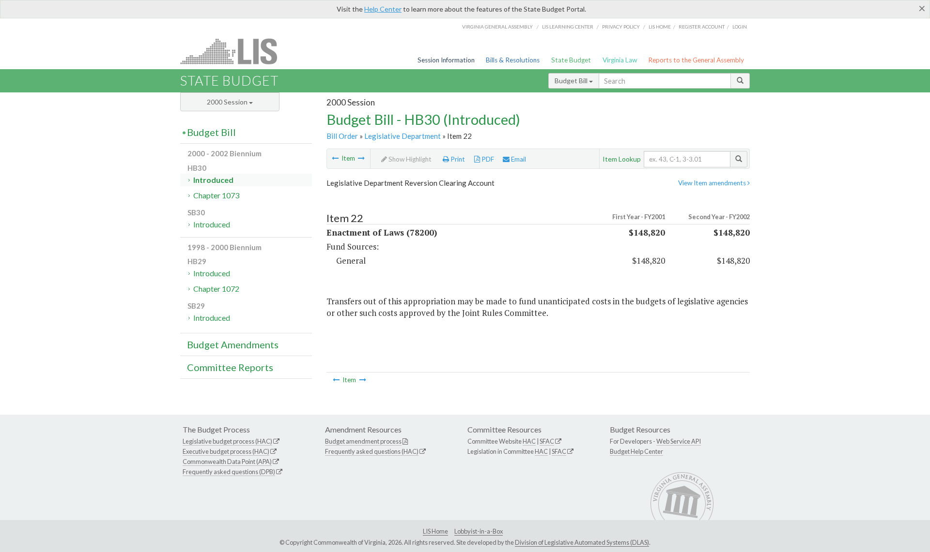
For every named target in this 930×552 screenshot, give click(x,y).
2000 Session (228, 102)
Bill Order (342, 136)
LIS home (660, 27)
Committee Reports (230, 367)
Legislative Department (402, 136)
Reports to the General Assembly (696, 60)
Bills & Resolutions (513, 60)
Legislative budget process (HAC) (227, 441)
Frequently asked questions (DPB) (229, 472)
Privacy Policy (621, 27)
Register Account (702, 27)
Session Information (446, 60)
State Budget (571, 60)
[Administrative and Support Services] (361, 158)
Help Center (383, 9)
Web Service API (678, 441)
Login (739, 27)
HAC (529, 441)
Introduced (213, 179)
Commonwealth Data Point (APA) (227, 461)
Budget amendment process (363, 441)
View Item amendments (712, 183)
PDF (487, 159)
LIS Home (435, 531)
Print (457, 159)
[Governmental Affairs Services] (335, 158)
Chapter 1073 (216, 195)
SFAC (547, 441)
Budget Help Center (636, 451)
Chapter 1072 (216, 288)
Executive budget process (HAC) (226, 451)
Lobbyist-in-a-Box (478, 531)
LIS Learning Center (567, 27)
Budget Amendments (233, 344)
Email (518, 159)
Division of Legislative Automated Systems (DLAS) (582, 542)
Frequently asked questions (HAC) (371, 451)
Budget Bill (572, 80)
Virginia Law (620, 60)
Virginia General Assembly (497, 27)
